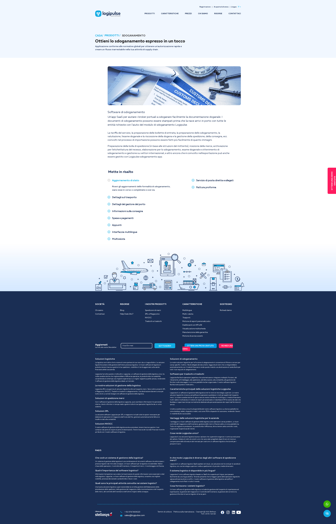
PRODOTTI (150, 14)
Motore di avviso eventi (192, 336)
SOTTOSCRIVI (165, 346)
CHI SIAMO (203, 14)
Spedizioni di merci (153, 310)
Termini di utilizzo (165, 512)
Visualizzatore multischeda (194, 329)
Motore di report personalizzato (196, 321)
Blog (122, 310)
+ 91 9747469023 (132, 512)
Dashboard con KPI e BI (192, 325)
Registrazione (205, 7)
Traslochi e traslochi (153, 321)
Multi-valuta (187, 314)
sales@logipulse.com (135, 515)
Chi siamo (99, 310)
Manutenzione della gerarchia (195, 332)
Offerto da (98, 511)
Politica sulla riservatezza (184, 512)
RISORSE (218, 14)
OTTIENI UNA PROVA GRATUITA (200, 346)
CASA (98, 35)
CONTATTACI (235, 14)
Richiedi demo (226, 310)
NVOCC (148, 318)
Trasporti (186, 318)
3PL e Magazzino (152, 314)
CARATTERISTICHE (170, 14)
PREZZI (188, 14)
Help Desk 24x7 (126, 314)
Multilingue (187, 310)
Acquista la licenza (221, 7)
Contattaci (100, 314)
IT (238, 7)
